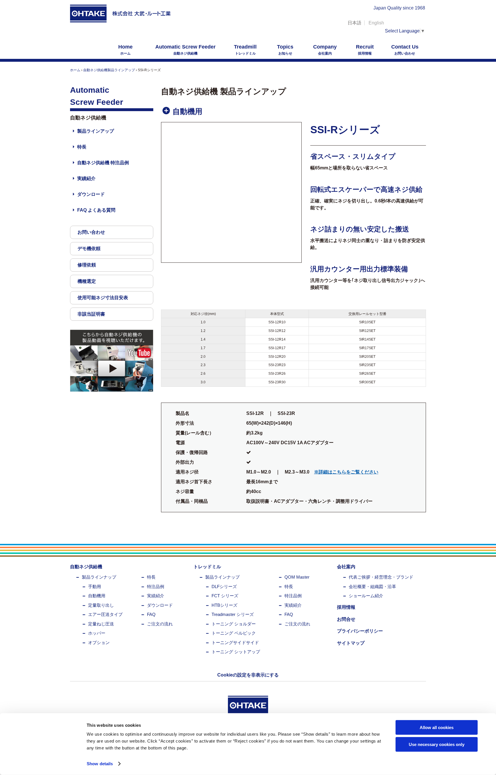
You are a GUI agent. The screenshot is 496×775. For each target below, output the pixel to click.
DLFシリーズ (224, 586)
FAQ (151, 614)
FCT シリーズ (225, 595)
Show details (100, 763)
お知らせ (285, 49)
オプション (99, 642)
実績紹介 (86, 178)
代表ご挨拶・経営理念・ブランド (381, 577)
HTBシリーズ (224, 605)
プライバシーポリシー (360, 631)
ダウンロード (91, 194)
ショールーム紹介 (366, 595)
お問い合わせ (404, 49)
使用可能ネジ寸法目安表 (103, 297)
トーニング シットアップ (236, 651)
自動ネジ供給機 (185, 49)
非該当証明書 (91, 314)
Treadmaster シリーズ (233, 614)
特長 (81, 146)
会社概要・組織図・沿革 (372, 586)
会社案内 (325, 49)
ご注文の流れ (160, 623)
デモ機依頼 (89, 248)
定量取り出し (101, 605)
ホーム (125, 49)
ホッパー (96, 633)
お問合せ (346, 619)
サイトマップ (351, 643)
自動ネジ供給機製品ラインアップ (109, 70)
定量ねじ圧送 (101, 623)
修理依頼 (87, 264)
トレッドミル (245, 49)
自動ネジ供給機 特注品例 (103, 162)
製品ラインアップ (95, 131)
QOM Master (296, 577)
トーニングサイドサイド (235, 642)
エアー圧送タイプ (105, 614)
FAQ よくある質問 (96, 210)
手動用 (94, 586)
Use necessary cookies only (436, 744)
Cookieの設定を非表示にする (248, 674)
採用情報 (365, 49)
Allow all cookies (437, 727)
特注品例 (155, 586)
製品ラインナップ (99, 577)
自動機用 (96, 595)
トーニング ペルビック (234, 633)
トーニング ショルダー (234, 623)
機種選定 (87, 281)
